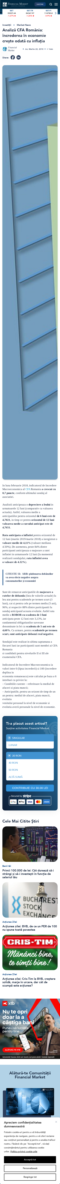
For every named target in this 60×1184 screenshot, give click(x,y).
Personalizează (30, 1168)
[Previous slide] (4, 13)
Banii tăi (6, 866)
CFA (27, 489)
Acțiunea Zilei (9, 921)
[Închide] (56, 1121)
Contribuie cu (30, 788)
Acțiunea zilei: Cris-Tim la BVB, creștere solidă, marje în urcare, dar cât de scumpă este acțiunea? (28, 982)
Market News (24, 25)
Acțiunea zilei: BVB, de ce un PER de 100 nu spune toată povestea (29, 928)
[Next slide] (55, 13)
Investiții (6, 25)
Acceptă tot (30, 1159)
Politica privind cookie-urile (23, 1151)
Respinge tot (30, 1177)
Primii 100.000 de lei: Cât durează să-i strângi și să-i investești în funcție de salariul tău (28, 874)
